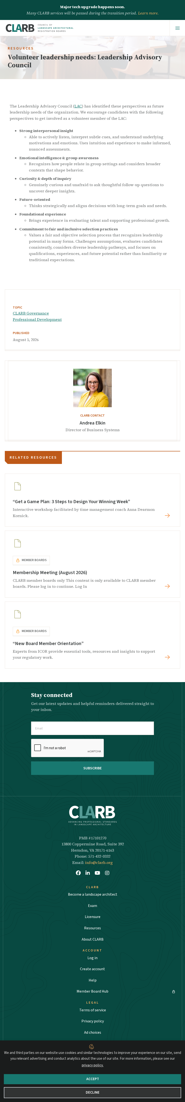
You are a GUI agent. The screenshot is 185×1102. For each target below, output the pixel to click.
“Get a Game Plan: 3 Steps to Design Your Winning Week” (71, 501)
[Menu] (177, 28)
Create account (92, 969)
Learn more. (148, 13)
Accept (92, 1079)
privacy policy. (93, 1065)
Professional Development (37, 319)
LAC (78, 106)
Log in (92, 958)
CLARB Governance (31, 313)
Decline (92, 1092)
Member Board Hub (92, 991)
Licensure (92, 916)
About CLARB (93, 939)
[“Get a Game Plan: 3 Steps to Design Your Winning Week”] (168, 516)
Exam (92, 905)
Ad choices (92, 1032)
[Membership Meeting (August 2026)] (168, 586)
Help (93, 980)
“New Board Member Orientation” (48, 643)
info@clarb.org (99, 862)
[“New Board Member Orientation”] (168, 657)
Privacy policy (92, 1021)
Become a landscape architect (92, 894)
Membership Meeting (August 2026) (50, 572)
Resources (92, 928)
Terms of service (92, 1010)
